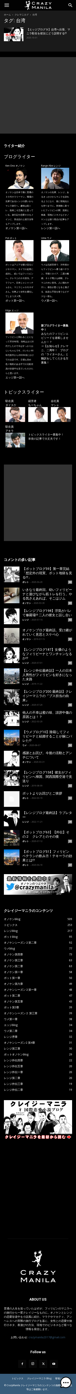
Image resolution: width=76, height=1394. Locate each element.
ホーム (7, 14)
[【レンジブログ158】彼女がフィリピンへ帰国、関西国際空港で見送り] (11, 778)
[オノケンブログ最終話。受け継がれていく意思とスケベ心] (11, 636)
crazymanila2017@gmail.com (46, 1337)
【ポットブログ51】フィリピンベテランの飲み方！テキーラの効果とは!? (47, 856)
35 (70, 721)
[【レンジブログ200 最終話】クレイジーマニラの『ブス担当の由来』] (11, 697)
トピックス (17, 1378)
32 (70, 785)
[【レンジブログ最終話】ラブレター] (11, 818)
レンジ (25, 619)
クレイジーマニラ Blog (39, 1378)
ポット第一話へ (15, 300)
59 (70, 603)
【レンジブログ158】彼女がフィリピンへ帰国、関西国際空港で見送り (47, 776)
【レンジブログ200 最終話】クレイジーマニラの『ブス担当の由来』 (47, 696)
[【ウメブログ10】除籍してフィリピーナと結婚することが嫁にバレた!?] (11, 737)
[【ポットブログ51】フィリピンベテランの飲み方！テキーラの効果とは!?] (11, 857)
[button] (6, 5)
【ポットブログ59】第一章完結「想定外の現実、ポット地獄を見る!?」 (47, 573)
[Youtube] (54, 1364)
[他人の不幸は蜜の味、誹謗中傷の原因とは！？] (11, 718)
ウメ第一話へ (49, 300)
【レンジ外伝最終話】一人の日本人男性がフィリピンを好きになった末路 (47, 675)
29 (70, 821)
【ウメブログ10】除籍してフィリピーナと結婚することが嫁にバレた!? (47, 736)
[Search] (70, 5)
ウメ (24, 745)
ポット (25, 581)
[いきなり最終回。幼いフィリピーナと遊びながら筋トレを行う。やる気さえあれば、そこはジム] (11, 595)
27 (70, 865)
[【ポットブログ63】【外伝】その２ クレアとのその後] (11, 838)
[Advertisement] (38, 95)
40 (70, 683)
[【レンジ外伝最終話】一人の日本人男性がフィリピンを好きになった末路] (11, 676)
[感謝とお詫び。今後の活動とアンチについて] (11, 758)
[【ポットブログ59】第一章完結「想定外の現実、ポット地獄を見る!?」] (11, 574)
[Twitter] (43, 1364)
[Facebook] (22, 1364)
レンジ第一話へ (50, 228)
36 (70, 704)
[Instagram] (33, 1364)
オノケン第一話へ (16, 228)
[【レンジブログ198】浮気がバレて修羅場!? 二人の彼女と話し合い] (11, 616)
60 (70, 582)
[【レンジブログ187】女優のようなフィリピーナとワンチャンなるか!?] (11, 655)
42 (70, 619)
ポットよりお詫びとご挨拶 (42, 793)
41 (70, 639)
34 (70, 745)
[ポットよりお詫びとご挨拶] (11, 799)
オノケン (26, 602)
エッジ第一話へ (15, 377)
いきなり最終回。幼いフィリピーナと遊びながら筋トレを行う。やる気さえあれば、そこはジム (47, 594)
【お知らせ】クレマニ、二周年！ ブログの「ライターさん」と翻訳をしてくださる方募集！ (54, 354)
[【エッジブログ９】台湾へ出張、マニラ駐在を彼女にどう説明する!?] (13, 34)
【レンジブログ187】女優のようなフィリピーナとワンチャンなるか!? (47, 654)
